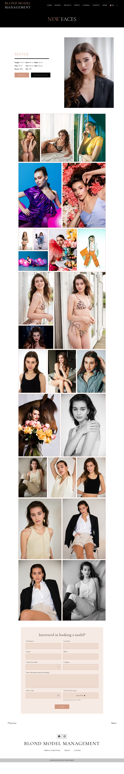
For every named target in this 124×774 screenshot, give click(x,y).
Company (66, 662)
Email (28, 652)
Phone (65, 651)
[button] (57, 5)
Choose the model (31, 662)
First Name (29, 641)
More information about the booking (37, 672)
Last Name (67, 641)
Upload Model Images (70, 690)
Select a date (30, 690)
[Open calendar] (58, 695)
